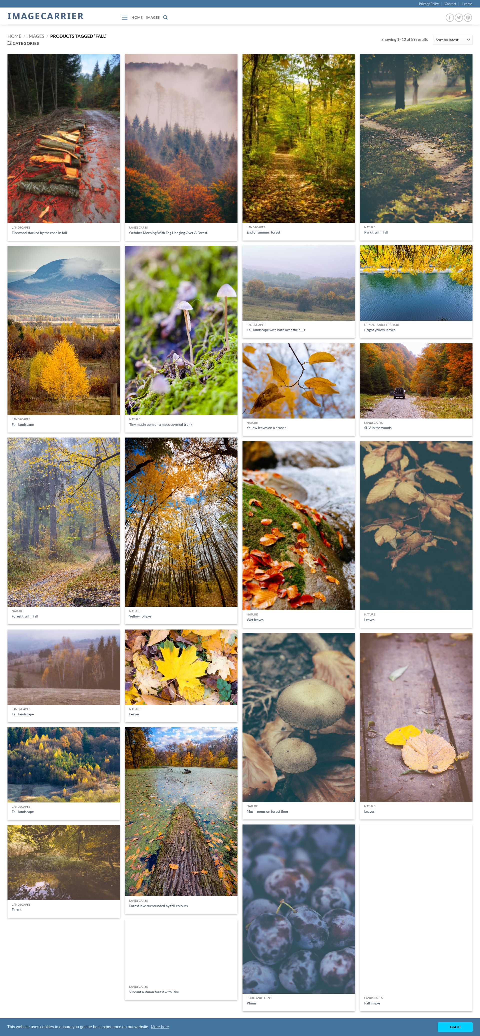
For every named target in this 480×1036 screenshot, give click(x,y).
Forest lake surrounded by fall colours (158, 906)
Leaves (369, 619)
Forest (17, 909)
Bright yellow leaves (379, 330)
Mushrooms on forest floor (267, 811)
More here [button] (160, 1027)
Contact (450, 4)
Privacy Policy (429, 4)
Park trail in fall (376, 232)
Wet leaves (255, 619)
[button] (124, 17)
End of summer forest (263, 232)
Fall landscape (23, 424)
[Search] (165, 18)
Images (153, 17)
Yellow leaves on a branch (266, 428)
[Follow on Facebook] (450, 18)
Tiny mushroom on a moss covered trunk (160, 424)
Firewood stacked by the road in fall (39, 233)
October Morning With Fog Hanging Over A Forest (168, 233)
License (467, 4)
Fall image (372, 1003)
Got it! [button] (455, 1027)
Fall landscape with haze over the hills (276, 330)
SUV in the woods (378, 428)
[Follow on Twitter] (459, 18)
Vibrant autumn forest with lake (154, 992)
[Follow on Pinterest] (468, 18)
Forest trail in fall (25, 616)
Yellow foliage (140, 616)
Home (137, 17)
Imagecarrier (46, 16)
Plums (251, 1003)
